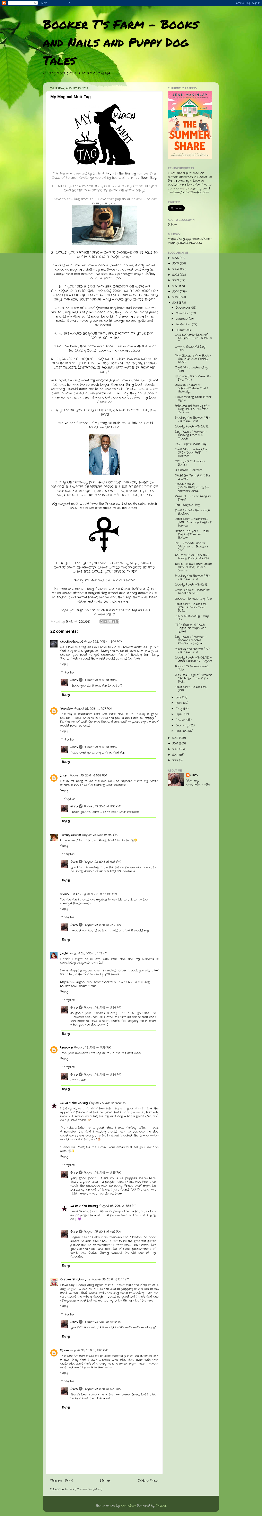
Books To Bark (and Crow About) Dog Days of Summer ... (193, 567)
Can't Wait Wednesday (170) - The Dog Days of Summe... (193, 522)
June (179, 703)
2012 (175, 760)
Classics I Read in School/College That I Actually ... (191, 388)
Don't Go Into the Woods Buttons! (192, 512)
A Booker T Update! (189, 470)
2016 (175, 743)
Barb (74, 680)
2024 (176, 269)
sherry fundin (69, 894)
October (182, 319)
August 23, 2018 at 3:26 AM (103, 642)
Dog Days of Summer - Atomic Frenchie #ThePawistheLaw (191, 640)
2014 (175, 755)
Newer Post (61, 1481)
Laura (64, 775)
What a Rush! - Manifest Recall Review (192, 591)
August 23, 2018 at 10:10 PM (107, 1103)
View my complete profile (198, 782)
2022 (176, 280)
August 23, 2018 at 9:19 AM (100, 835)
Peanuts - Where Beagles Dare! (193, 498)
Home (105, 1481)
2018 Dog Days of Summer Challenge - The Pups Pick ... (193, 678)
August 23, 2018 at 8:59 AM (88, 775)
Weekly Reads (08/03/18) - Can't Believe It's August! (193, 659)
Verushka (66, 709)
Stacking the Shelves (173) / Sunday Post (192, 419)
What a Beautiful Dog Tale (190, 348)
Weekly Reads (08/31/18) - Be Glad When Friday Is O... (193, 338)
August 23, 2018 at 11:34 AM (103, 680)
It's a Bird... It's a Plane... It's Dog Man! (193, 378)
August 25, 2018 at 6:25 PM (102, 1232)
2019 (175, 297)
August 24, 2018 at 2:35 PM (102, 1173)
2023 (176, 275)
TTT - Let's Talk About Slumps (190, 463)
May (179, 709)
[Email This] (101, 621)
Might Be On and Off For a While (193, 477)
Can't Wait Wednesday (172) (191, 369)
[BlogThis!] (105, 621)
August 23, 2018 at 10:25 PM (110, 1279)
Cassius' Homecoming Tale (193, 599)
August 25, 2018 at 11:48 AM (89, 1350)
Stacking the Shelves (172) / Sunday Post (192, 650)
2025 (176, 264)
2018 (175, 303)
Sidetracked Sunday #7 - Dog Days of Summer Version (192, 409)
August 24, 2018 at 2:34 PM (102, 1008)
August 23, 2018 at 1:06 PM (98, 894)
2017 (175, 738)
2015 (175, 749)
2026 (176, 258)
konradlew (128, 1506)
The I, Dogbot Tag (187, 505)
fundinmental (82, 903)
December (183, 308)
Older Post (148, 1481)
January (182, 731)
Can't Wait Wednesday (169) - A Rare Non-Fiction (191, 607)
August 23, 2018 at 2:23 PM (88, 953)
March (181, 720)
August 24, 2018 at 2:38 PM (102, 1322)
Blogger (161, 1506)
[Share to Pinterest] (117, 621)
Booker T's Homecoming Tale (191, 668)
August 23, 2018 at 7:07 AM (93, 709)
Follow (172, 225)
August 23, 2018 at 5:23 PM (92, 1048)
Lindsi (64, 953)
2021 (175, 286)
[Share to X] (109, 621)
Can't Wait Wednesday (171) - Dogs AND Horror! (191, 452)
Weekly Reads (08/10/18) (191, 585)
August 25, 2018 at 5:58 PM (118, 1206)
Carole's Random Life (75, 1279)
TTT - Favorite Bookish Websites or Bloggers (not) (191, 546)
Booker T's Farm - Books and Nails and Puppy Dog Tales (120, 42)
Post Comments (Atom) (85, 1489)
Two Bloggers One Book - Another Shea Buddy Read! (193, 359)
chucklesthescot (71, 642)
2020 (176, 292)
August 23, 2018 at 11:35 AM (102, 806)
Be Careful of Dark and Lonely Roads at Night (192, 556)
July (179, 697)
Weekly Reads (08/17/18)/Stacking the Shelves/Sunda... (192, 487)
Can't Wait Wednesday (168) (191, 688)
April (180, 714)
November (183, 313)
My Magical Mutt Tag (190, 444)
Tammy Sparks (70, 835)
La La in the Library (121, 173)
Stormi (64, 1350)
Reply (64, 664)
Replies (69, 673)
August (181, 330)
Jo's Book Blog (145, 178)
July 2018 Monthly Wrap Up (192, 617)
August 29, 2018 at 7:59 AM (102, 925)
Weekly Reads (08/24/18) (192, 427)
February (183, 725)
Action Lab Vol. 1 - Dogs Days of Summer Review (192, 534)
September (184, 324)
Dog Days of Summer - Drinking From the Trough (191, 435)
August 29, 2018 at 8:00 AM (102, 1389)
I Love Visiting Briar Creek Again (193, 398)
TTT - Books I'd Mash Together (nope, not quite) (190, 628)
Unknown (66, 1048)
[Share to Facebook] (113, 621)
